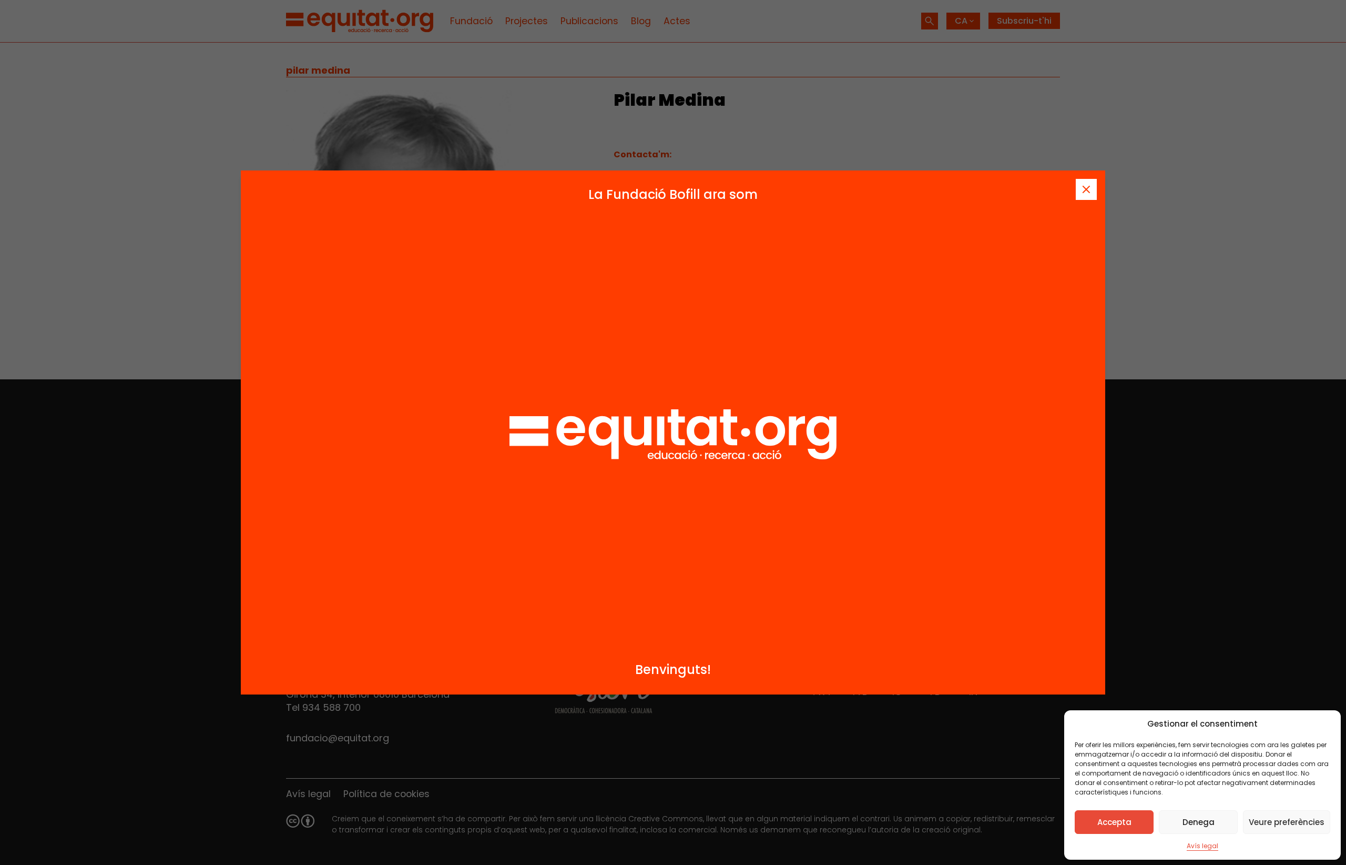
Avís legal (1202, 845)
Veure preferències (1286, 822)
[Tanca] (1086, 189)
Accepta (1114, 822)
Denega (1198, 822)
